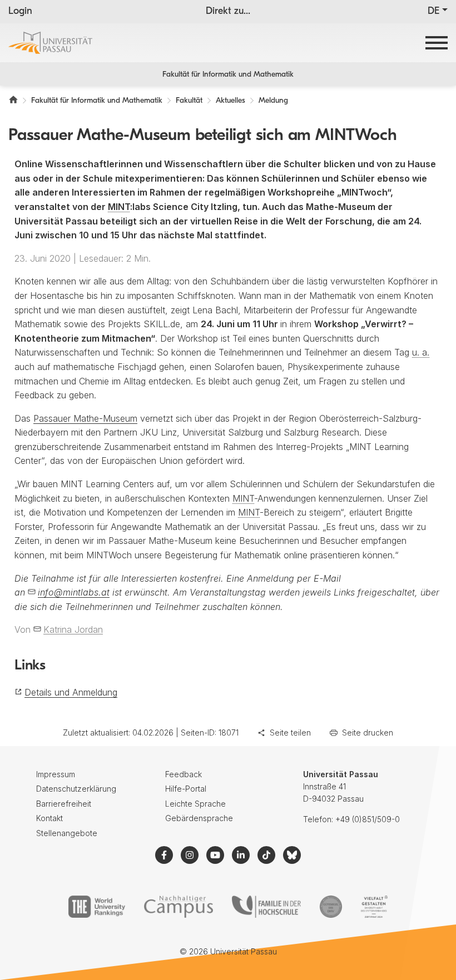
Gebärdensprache (199, 818)
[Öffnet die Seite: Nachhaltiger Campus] (179, 907)
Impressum (55, 774)
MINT (119, 206)
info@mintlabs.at (74, 592)
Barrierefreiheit (63, 803)
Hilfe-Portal (185, 788)
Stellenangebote (66, 833)
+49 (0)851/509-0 (367, 819)
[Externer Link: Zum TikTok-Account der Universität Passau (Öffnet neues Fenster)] (266, 855)
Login (20, 12)
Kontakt (49, 818)
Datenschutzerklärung (76, 788)
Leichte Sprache (195, 803)
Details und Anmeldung (70, 692)
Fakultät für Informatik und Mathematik (228, 75)
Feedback (183, 774)
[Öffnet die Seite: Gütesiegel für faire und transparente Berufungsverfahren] (331, 907)
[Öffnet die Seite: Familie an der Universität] (266, 907)
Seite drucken (367, 732)
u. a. (420, 352)
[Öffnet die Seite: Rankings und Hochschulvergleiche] (96, 907)
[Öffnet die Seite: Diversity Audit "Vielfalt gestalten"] (374, 907)
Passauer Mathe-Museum (85, 418)
